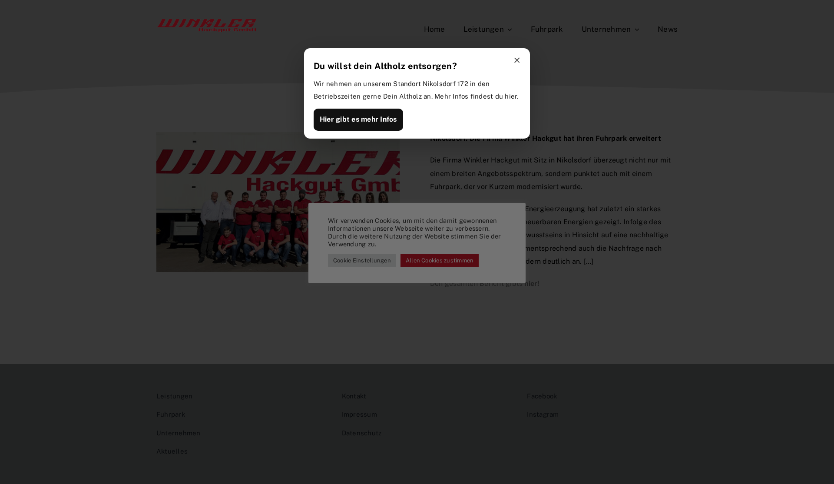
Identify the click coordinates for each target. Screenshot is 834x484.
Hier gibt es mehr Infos (358, 119)
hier (511, 96)
